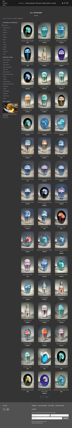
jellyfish (15, 18)
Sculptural (5, 51)
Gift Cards (38, 3)
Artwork (34, 405)
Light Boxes (5, 86)
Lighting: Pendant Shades (8, 83)
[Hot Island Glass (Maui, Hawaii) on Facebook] (4, 409)
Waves (4, 39)
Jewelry (4, 44)
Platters (4, 49)
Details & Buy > (6, 117)
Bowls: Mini (5, 69)
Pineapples (5, 93)
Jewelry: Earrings (6, 81)
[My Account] (63, 3)
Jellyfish (5, 30)
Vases (4, 54)
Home (4, 18)
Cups (4, 42)
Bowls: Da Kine (6, 64)
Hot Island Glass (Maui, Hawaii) (40, 421)
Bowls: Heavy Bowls (7, 67)
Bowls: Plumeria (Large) (8, 74)
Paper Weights (6, 91)
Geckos (4, 76)
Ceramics (5, 37)
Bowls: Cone (5, 62)
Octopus (5, 88)
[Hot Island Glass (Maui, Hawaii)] (8, 3)
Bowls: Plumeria (6, 71)
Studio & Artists (46, 3)
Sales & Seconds (30, 3)
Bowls (4, 34)
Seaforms (5, 32)
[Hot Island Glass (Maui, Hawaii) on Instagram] (8, 409)
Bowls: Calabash (6, 60)
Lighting (4, 46)
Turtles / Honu (6, 95)
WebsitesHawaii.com (39, 423)
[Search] (65, 3)
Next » (47, 396)
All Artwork (9, 18)
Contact (54, 3)
